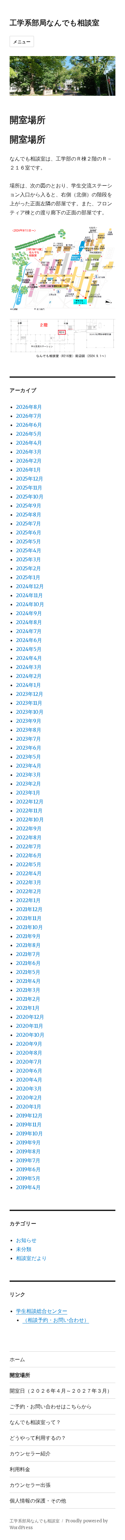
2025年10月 (30, 496)
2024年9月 (29, 613)
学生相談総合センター (41, 1311)
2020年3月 (29, 1088)
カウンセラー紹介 (30, 1453)
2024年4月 (29, 658)
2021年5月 (28, 972)
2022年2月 (28, 891)
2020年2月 (29, 1097)
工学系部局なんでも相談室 (54, 22)
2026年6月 (29, 425)
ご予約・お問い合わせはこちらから (51, 1406)
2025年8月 (28, 514)
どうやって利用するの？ (38, 1437)
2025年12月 (29, 478)
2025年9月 (28, 505)
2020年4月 (29, 1079)
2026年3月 (29, 452)
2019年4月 (28, 1187)
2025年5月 (28, 541)
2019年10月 (29, 1133)
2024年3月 (29, 667)
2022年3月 (28, 882)
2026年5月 (29, 434)
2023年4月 (28, 765)
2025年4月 (28, 550)
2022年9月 (29, 828)
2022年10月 (30, 819)
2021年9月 (28, 936)
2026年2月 (29, 460)
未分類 (23, 1249)
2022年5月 (28, 864)
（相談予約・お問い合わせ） (55, 1320)
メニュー (21, 41)
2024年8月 (29, 622)
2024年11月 (29, 595)
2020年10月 (30, 1035)
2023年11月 (29, 703)
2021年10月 (29, 927)
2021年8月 (28, 945)
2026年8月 (29, 407)
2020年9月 (29, 1044)
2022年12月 (30, 801)
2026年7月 (29, 416)
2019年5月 (28, 1178)
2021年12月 (29, 909)
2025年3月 (28, 559)
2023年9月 (28, 721)
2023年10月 (30, 712)
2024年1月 (28, 685)
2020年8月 (29, 1053)
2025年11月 (29, 487)
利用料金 (20, 1469)
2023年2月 (28, 783)
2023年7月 (28, 739)
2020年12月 (30, 1017)
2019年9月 (28, 1142)
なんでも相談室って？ (35, 1422)
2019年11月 (29, 1124)
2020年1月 (28, 1106)
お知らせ (26, 1240)
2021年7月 (28, 954)
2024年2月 (29, 676)
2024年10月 (30, 604)
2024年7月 (29, 631)
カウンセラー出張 (30, 1484)
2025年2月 (28, 568)
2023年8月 (28, 730)
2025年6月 (28, 532)
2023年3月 (28, 774)
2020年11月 (29, 1026)
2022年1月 (28, 900)
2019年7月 (28, 1160)
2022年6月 (29, 855)
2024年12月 (30, 586)
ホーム (17, 1359)
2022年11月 (29, 810)
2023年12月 (29, 694)
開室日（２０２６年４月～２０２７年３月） (61, 1390)
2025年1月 (28, 577)
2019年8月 (28, 1151)
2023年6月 (28, 748)
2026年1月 (28, 469)
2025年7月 (28, 523)
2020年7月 (29, 1061)
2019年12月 (29, 1115)
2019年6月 (28, 1169)
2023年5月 (28, 757)
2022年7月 (28, 846)
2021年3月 (28, 990)
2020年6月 (29, 1070)
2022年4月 (29, 873)
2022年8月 (29, 837)
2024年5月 (29, 649)
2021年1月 (28, 1008)
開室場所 (20, 1375)
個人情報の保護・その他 (38, 1500)
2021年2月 (28, 999)
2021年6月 (28, 963)
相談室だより (31, 1258)
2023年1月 (28, 792)
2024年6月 (29, 640)
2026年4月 (29, 443)
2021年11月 (29, 918)
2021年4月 (28, 981)
